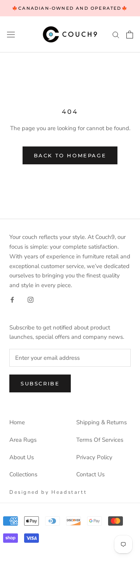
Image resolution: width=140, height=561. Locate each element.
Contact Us (90, 474)
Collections (23, 474)
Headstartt (69, 492)
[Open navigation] (11, 34)
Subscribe (40, 383)
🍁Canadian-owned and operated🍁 (70, 8)
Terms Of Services (99, 440)
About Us (21, 457)
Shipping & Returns (101, 422)
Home (17, 422)
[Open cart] (129, 34)
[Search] (115, 34)
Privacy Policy (94, 457)
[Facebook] (12, 299)
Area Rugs (23, 440)
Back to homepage (70, 155)
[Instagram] (30, 299)
